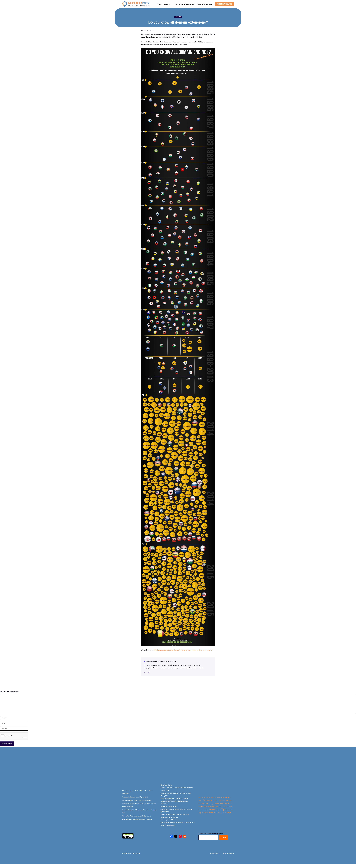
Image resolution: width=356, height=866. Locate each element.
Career (223, 800)
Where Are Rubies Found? (168, 806)
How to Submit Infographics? (185, 4)
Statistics (212, 810)
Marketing (214, 806)
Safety (228, 806)
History (211, 804)
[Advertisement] (58, 769)
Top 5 (230, 810)
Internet (178, 16)
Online (224, 806)
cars (227, 800)
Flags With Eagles (166, 785)
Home (159, 4)
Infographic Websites (205, 4)
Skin (199, 810)
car (220, 800)
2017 (208, 797)
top (228, 810)
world (229, 813)
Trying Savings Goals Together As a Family (174, 798)
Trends (210, 813)
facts (231, 800)
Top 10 (200, 813)
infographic (207, 806)
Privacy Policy (214, 853)
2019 (215, 797)
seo (231, 806)
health (207, 804)
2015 (202, 797)
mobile (220, 806)
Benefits (228, 797)
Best (200, 800)
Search (224, 838)
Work (224, 813)
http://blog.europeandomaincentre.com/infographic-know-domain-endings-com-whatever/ (183, 650)
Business (207, 800)
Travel (206, 813)
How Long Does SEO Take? (169, 820)
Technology (218, 810)
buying (216, 800)
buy (213, 800)
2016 (205, 797)
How (221, 804)
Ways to (220, 813)
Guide (201, 803)
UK (215, 813)
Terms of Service (228, 853)
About (222, 797)
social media (204, 810)
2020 (218, 797)
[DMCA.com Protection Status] (128, 838)
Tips (223, 809)
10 (199, 797)
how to (228, 803)
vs (216, 813)
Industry (200, 806)
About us (167, 4)
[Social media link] (145, 672)
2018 (212, 797)
